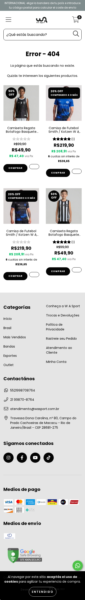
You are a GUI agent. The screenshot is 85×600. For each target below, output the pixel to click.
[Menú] (8, 20)
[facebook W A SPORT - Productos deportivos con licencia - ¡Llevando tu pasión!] (22, 458)
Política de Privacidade (55, 327)
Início (7, 318)
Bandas (9, 346)
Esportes (10, 355)
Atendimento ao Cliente (59, 350)
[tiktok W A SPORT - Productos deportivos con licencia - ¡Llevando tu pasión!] (49, 458)
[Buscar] (76, 33)
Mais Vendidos (14, 337)
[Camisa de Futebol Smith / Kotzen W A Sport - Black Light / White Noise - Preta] (34, 274)
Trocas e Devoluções (62, 315)
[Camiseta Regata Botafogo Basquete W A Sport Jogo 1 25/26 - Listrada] (77, 269)
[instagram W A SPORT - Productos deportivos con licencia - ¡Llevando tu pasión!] (8, 458)
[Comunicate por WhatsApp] (78, 566)
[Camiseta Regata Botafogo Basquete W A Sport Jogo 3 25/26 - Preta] (34, 166)
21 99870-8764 (22, 399)
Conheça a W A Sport (63, 306)
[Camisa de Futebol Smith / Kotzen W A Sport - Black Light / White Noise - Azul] (77, 171)
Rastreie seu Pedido (61, 338)
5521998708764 (22, 390)
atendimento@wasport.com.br (34, 409)
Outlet (8, 365)
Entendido (42, 592)
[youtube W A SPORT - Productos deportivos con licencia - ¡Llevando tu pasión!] (35, 458)
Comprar (15, 168)
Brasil (7, 328)
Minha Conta (56, 362)
